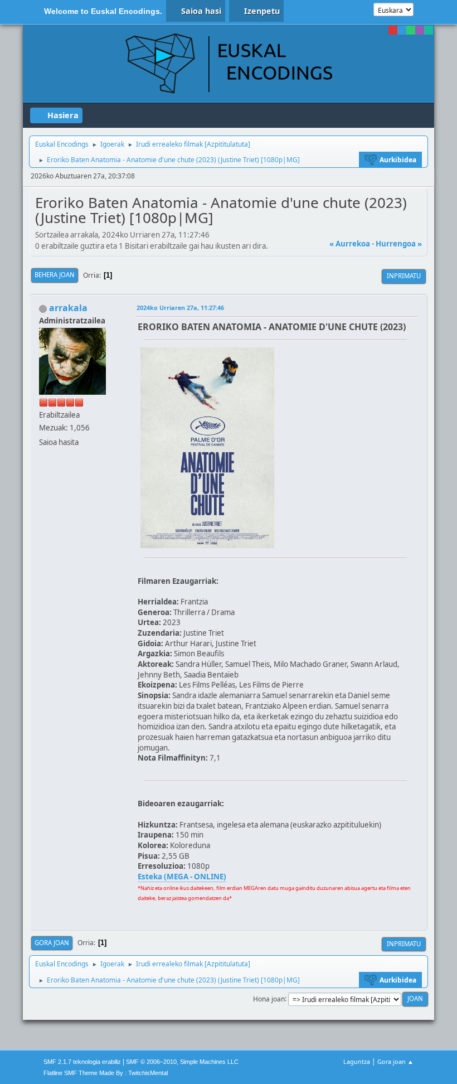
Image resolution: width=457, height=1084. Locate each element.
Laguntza (356, 1061)
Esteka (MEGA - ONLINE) (182, 877)
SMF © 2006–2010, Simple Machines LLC (182, 1061)
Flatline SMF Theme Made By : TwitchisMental (105, 1073)
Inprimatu (404, 276)
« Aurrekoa (349, 244)
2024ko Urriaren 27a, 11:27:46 (180, 307)
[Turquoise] (428, 30)
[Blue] (401, 30)
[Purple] (419, 30)
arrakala (68, 308)
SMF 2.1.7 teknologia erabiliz (82, 1061)
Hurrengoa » (399, 244)
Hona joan (269, 998)
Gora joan (52, 942)
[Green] (410, 30)
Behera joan (55, 274)
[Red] (392, 30)
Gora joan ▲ (395, 1061)
